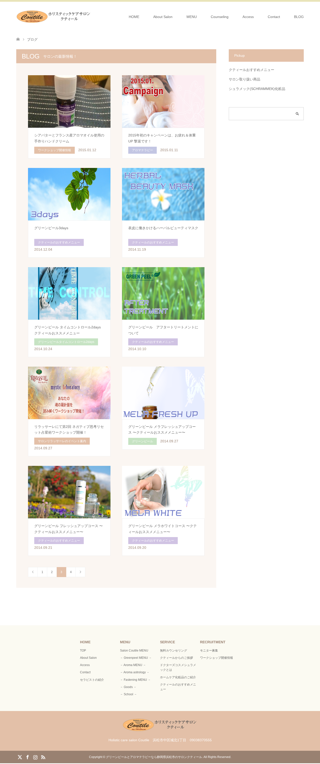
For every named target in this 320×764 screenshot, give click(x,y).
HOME (134, 17)
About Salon (162, 17)
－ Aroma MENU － (133, 665)
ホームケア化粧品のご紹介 (178, 677)
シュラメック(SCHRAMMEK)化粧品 (257, 89)
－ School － (128, 694)
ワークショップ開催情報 (216, 658)
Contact (274, 17)
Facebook (27, 757)
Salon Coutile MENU (134, 650)
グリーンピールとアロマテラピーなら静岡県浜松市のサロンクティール (154, 757)
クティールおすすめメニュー (251, 70)
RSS (43, 757)
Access (248, 17)
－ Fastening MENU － (135, 680)
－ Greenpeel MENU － (136, 658)
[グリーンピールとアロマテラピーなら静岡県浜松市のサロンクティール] (53, 16)
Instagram (35, 757)
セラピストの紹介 (92, 680)
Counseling (219, 17)
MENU (191, 17)
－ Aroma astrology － (135, 672)
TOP (83, 650)
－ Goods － (128, 687)
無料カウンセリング (173, 650)
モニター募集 (209, 650)
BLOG (299, 17)
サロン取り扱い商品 (244, 79)
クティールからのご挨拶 (176, 658)
